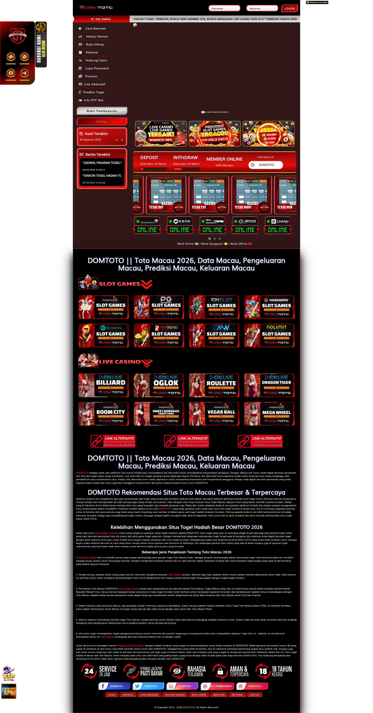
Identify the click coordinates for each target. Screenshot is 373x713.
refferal (237, 694)
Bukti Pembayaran (219, 686)
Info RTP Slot (93, 100)
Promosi (90, 76)
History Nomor (96, 36)
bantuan (219, 694)
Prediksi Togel (93, 92)
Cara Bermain (94, 28)
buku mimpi (199, 694)
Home (111, 694)
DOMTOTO (116, 686)
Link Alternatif (94, 84)
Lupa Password (96, 68)
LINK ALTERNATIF (118, 440)
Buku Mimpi (94, 44)
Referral (91, 52)
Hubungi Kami (95, 60)
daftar (254, 694)
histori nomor (175, 694)
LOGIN (289, 8)
